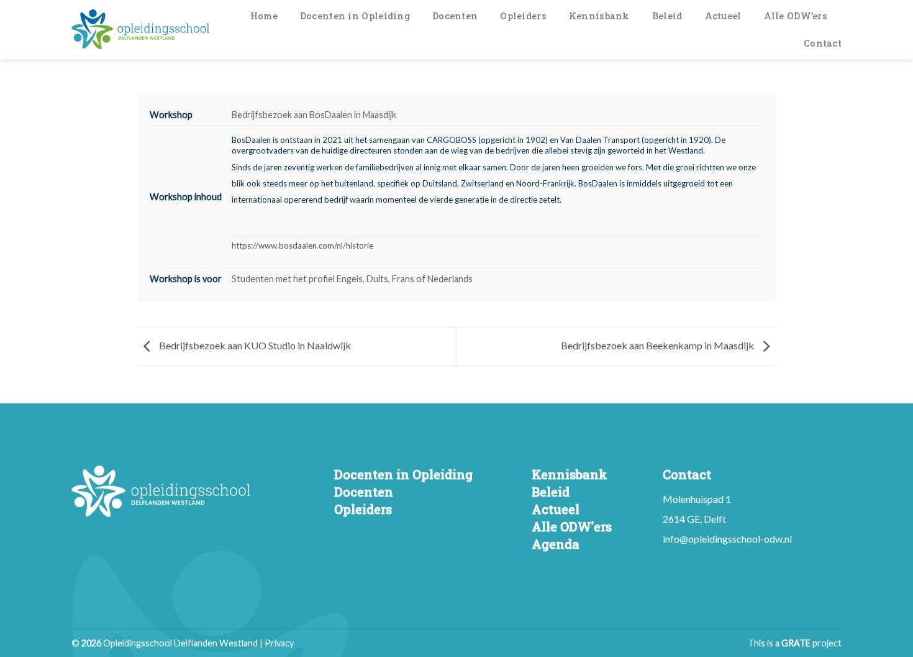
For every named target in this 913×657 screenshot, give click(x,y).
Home (264, 16)
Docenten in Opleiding (355, 16)
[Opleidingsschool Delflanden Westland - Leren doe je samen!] (140, 29)
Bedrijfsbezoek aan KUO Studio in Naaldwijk (254, 345)
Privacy (279, 643)
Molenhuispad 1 (697, 499)
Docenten (455, 16)
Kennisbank (599, 16)
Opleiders (523, 16)
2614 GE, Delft (694, 519)
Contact (823, 43)
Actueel (723, 16)
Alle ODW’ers (795, 16)
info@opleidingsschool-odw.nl (727, 538)
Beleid (667, 16)
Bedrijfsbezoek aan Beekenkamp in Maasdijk (658, 345)
